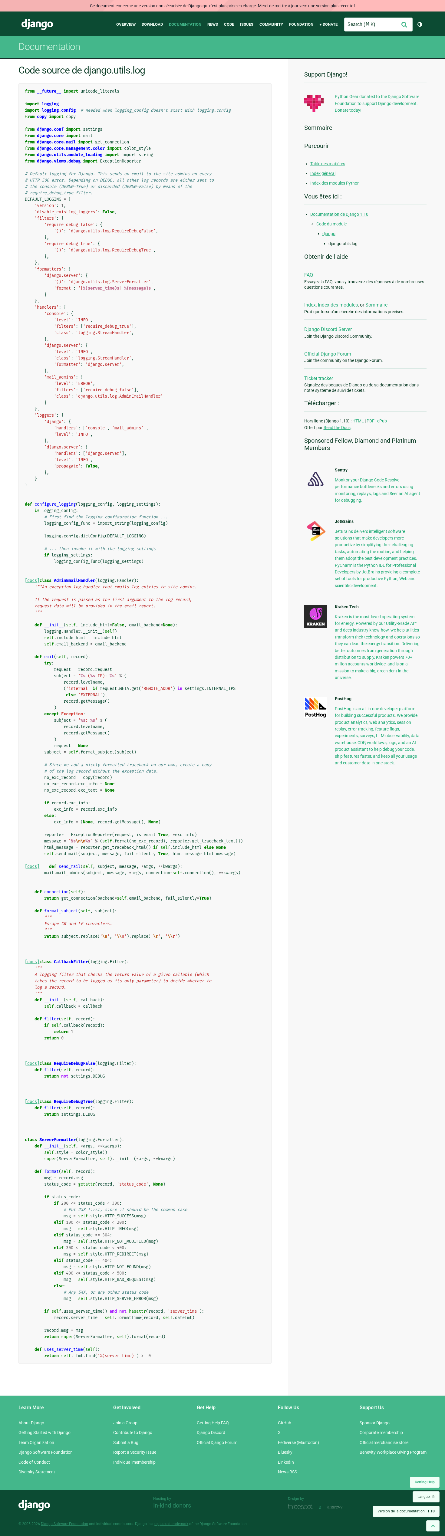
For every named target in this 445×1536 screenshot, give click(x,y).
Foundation (301, 24)
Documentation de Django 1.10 (339, 214)
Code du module (331, 224)
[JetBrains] (315, 541)
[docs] (32, 580)
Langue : (426, 1497)
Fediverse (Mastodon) (298, 1442)
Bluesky (285, 1452)
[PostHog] (315, 716)
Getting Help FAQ (213, 1422)
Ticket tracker (318, 378)
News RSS (287, 1471)
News (212, 24)
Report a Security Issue (134, 1452)
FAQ (308, 275)
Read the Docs (337, 427)
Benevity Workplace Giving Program (393, 1452)
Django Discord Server (328, 329)
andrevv (342, 1507)
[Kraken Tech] (315, 626)
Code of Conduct (34, 1462)
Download (152, 24)
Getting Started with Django (44, 1432)
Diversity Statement (36, 1471)
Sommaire (376, 305)
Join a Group (125, 1422)
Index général (322, 173)
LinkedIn (286, 1462)
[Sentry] (315, 487)
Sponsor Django (375, 1422)
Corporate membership (381, 1432)
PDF (370, 420)
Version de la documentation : (406, 1511)
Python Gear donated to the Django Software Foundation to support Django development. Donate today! (377, 103)
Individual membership (134, 1462)
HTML (358, 420)
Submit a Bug (125, 1442)
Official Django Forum (327, 354)
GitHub (284, 1422)
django (328, 233)
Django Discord (211, 1432)
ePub (382, 420)
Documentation (185, 24)
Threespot (302, 1507)
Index (310, 305)
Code (229, 24)
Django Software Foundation (45, 1452)
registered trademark (171, 1524)
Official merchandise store (384, 1442)
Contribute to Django (132, 1432)
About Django (31, 1422)
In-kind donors (172, 1505)
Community (271, 24)
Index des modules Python (335, 183)
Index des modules (338, 305)
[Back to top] (433, 1526)
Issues (246, 24)
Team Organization (36, 1442)
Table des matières (327, 163)
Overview (126, 24)
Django (37, 24)
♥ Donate (328, 24)
